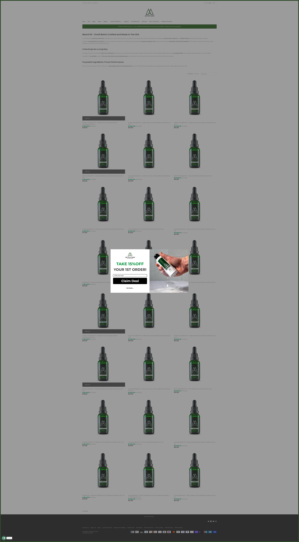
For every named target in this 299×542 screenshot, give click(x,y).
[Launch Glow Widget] (4, 538)
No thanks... (130, 288)
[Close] (186, 251)
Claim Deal (130, 281)
